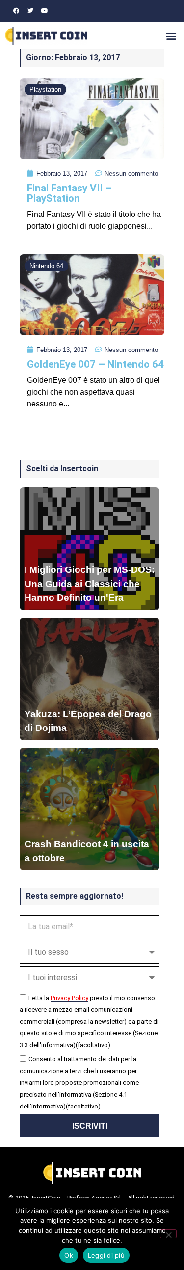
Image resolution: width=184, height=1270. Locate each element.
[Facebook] (16, 11)
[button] (171, 35)
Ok (68, 1255)
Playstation (45, 89)
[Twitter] (30, 11)
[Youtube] (45, 11)
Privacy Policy (69, 997)
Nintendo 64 (46, 266)
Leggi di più (106, 1255)
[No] (168, 1233)
